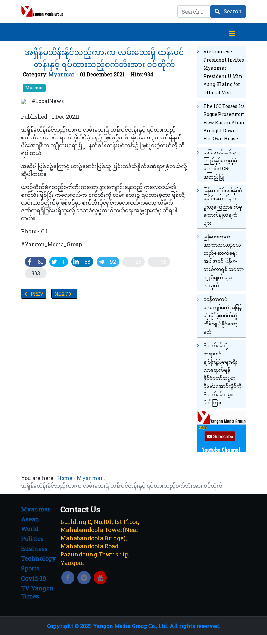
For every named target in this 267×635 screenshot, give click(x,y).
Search (232, 11)
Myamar (34, 88)
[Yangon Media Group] (42, 11)
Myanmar (61, 74)
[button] (231, 32)
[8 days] (221, 430)
